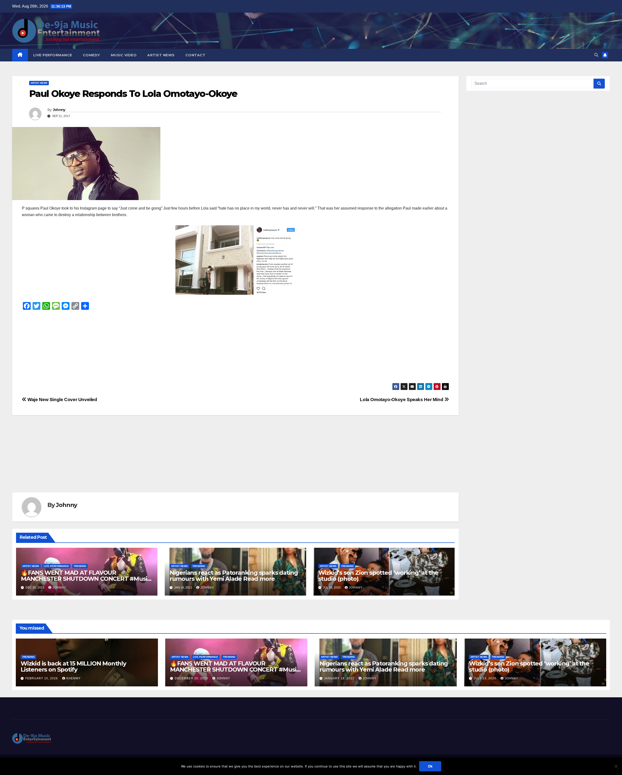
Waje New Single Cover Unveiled (61, 399)
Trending (80, 566)
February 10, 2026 (42, 678)
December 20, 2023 (192, 678)
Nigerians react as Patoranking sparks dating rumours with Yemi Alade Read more (234, 575)
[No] (615, 766)
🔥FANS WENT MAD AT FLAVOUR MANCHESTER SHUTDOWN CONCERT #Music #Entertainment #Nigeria (85, 578)
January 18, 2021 (339, 678)
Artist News (161, 55)
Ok (430, 766)
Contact (195, 55)
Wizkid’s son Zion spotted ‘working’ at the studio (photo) (378, 575)
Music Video (124, 55)
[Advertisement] (167, 349)
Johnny (59, 110)
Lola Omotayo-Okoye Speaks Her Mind (402, 399)
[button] (596, 55)
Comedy (91, 55)
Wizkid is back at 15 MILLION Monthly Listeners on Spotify (73, 666)
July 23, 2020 (485, 678)
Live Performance (52, 55)
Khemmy (73, 678)
